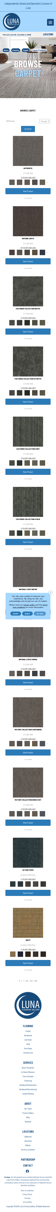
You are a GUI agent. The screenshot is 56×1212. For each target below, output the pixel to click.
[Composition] (34, 322)
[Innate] (34, 673)
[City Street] (43, 884)
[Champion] (19, 743)
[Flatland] (42, 252)
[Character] (19, 322)
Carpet (25, 50)
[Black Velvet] (43, 954)
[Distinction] (42, 322)
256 (35, 980)
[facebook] (27, 1171)
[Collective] (27, 322)
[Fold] (27, 463)
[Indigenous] (27, 673)
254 (27, 980)
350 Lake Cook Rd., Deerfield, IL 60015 (17, 35)
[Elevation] (27, 252)
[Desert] (19, 252)
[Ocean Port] (20, 884)
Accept (15, 613)
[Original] (42, 673)
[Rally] (34, 743)
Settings (40, 613)
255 (31, 980)
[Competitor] (27, 743)
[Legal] (34, 182)
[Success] (42, 743)
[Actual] (28, 151)
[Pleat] (34, 463)
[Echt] (19, 182)
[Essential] (19, 673)
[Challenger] (28, 712)
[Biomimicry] (28, 291)
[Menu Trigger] (50, 22)
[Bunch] (19, 463)
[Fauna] (34, 252)
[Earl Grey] (35, 884)
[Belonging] (28, 572)
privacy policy (29, 605)
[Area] (28, 221)
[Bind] (28, 431)
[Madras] (28, 922)
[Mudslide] (28, 954)
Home (6, 50)
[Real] (42, 182)
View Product (28, 191)
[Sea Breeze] (20, 954)
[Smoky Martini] (35, 954)
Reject (27, 613)
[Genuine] (27, 182)
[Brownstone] (28, 884)
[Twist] (42, 463)
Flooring (15, 50)
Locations (48, 34)
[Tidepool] (28, 852)
